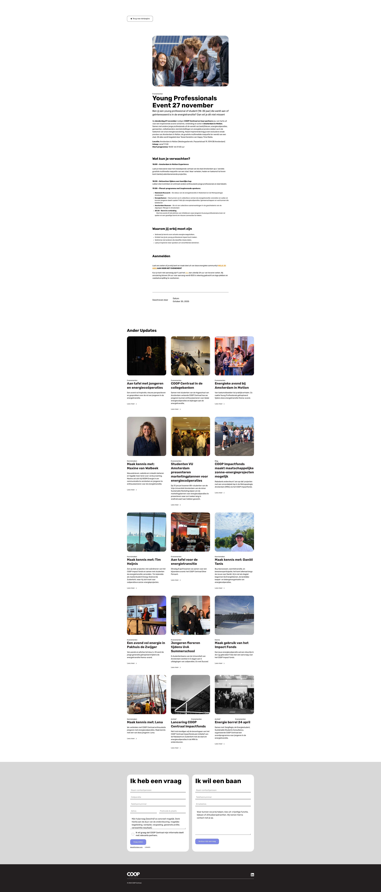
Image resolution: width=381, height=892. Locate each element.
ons (186, 273)
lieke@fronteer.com (136, 847)
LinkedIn (147, 847)
